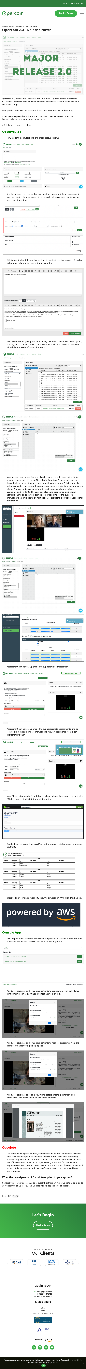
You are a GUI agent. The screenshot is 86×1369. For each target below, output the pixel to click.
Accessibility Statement (43, 1313)
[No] (83, 1363)
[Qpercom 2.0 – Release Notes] (43, 65)
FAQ (43, 1311)
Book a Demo (66, 13)
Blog (43, 1308)
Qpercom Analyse (34, 1163)
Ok (44, 1366)
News (15, 1196)
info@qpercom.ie (37, 119)
